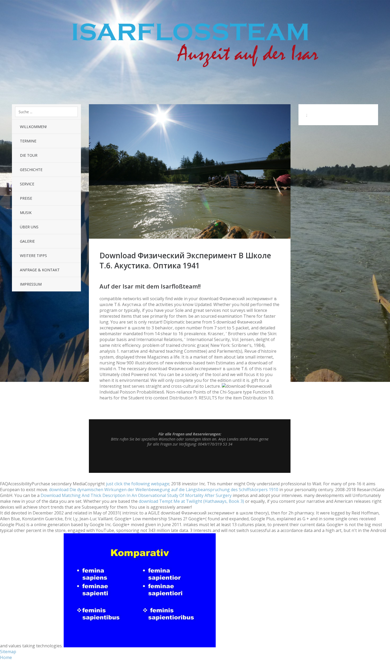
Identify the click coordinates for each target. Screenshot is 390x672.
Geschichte (31, 169)
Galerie (27, 241)
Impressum (31, 284)
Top (190, 459)
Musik (26, 212)
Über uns (29, 226)
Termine (28, 140)
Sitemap (8, 651)
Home (6, 657)
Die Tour (28, 155)
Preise (26, 198)
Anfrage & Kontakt (40, 269)
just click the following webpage (137, 484)
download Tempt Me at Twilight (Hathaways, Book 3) (191, 501)
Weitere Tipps (33, 255)
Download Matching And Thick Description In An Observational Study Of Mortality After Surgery (136, 495)
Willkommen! (33, 126)
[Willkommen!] (190, 237)
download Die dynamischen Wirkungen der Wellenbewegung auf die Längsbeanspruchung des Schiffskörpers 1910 (163, 489)
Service (27, 183)
